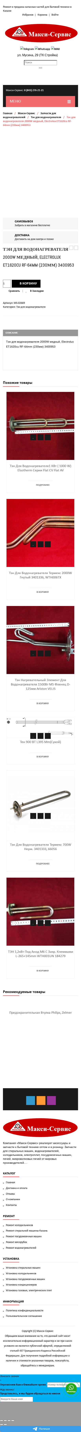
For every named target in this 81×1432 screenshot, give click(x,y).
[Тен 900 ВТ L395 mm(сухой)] (40, 726)
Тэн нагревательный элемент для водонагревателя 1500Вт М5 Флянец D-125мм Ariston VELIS (40, 684)
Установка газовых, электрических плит (29, 1290)
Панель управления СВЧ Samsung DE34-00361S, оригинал (76, 248)
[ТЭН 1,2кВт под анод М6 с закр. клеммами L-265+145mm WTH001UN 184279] (40, 911)
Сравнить (14, 291)
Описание (12, 333)
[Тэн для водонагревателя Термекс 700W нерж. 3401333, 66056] (40, 804)
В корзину (28, 283)
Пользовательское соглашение (24, 1316)
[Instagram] (51, 1100)
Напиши (44, 1428)
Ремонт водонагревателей (21, 1247)
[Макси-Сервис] (41, 33)
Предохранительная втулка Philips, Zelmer (40, 1013)
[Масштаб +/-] (12, 1420)
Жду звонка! (7, 1389)
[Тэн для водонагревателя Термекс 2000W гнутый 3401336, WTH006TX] (40, 532)
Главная (7, 113)
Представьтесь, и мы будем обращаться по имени (30, 1393)
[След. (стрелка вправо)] (5, 1424)
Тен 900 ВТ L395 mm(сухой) (40, 742)
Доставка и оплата (16, 1188)
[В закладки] (33, 437)
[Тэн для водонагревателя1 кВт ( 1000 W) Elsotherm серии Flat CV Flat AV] (40, 425)
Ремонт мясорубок (16, 1242)
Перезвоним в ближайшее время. (23, 1384)
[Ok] (41, 1100)
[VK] (30, 1100)
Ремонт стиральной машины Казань (27, 1230)
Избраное (27, 14)
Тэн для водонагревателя (46, 117)
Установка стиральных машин (23, 1267)
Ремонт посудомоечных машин (23, 1236)
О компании (13, 1199)
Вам (18, 1384)
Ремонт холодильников (19, 1225)
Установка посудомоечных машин (25, 1279)
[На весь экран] (9, 1420)
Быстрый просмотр (48, 437)
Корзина (42, 14)
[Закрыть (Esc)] (1, 1420)
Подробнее (43, 485)
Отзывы (10, 1193)
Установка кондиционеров (21, 1284)
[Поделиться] (5, 1420)
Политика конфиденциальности (24, 1310)
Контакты (11, 1205)
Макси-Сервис (26, 113)
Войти (55, 14)
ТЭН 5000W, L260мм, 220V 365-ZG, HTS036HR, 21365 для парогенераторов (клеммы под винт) (71, 248)
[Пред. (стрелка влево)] (1, 1424)
